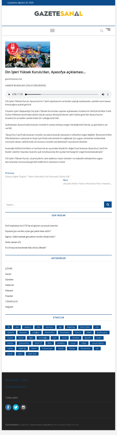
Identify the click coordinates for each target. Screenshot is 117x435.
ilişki (31, 337)
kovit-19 (38, 343)
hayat (21, 337)
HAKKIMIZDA (12, 380)
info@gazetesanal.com (16, 386)
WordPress (48, 425)
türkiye (72, 348)
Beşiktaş (71, 327)
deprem (10, 332)
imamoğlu (43, 337)
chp (97, 327)
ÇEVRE (8, 268)
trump (60, 348)
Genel (8, 274)
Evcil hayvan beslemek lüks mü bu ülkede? (25, 247)
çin (97, 348)
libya (50, 343)
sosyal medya (98, 343)
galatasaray (102, 332)
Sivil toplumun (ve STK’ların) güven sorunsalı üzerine (31, 225)
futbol (89, 332)
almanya (49, 327)
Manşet (9, 290)
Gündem (9, 279)
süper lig (22, 348)
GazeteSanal (11, 424)
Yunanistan (85, 348)
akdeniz (27, 327)
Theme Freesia (36, 425)
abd (17, 327)
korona (10, 343)
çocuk (9, 353)
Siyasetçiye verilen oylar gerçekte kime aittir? (28, 231)
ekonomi (23, 332)
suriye (10, 348)
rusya (73, 343)
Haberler (9, 285)
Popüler (9, 296)
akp (38, 327)
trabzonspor (47, 348)
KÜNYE (24, 380)
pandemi (61, 343)
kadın (99, 337)
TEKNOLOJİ (11, 301)
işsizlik (88, 337)
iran (54, 337)
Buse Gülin (85, 327)
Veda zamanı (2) (13, 242)
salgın (83, 343)
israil (64, 337)
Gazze (10, 337)
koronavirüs (24, 343)
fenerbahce (49, 332)
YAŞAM (9, 307)
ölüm (20, 353)
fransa (78, 332)
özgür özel (32, 353)
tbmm (33, 348)
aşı (60, 327)
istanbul (75, 337)
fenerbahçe (64, 332)
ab (8, 327)
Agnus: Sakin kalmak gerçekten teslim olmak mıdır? (30, 236)
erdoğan (35, 332)
